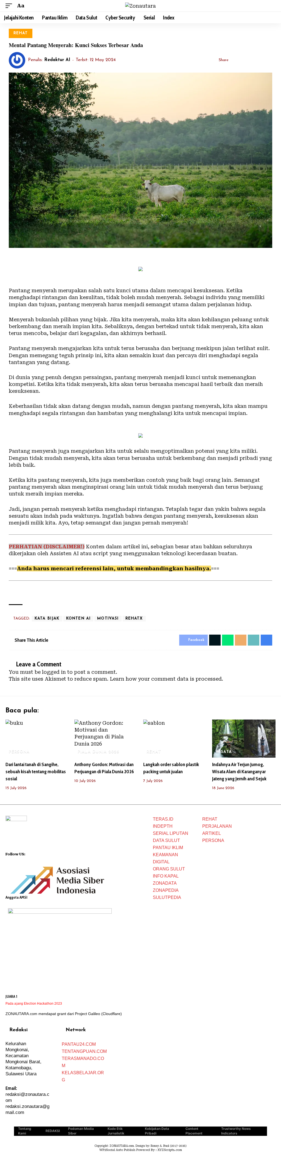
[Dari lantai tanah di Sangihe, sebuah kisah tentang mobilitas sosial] (37, 739)
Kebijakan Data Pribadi (157, 1131)
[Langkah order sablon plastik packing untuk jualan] (175, 739)
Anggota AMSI (16, 897)
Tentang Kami (24, 1131)
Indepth (163, 826)
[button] (10, 5)
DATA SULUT (166, 840)
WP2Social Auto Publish (117, 1150)
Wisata (223, 752)
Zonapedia (166, 890)
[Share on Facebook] (234, 60)
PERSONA (19, 752)
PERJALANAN (217, 826)
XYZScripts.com (170, 1150)
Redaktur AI (57, 60)
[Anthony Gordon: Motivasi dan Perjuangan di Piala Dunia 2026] (106, 739)
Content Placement (194, 1131)
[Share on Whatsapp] (228, 640)
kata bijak (47, 619)
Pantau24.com (79, 1044)
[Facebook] (29, 853)
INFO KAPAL (166, 876)
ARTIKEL (211, 833)
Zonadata (165, 883)
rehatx (134, 619)
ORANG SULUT (169, 869)
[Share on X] (243, 60)
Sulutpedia (167, 897)
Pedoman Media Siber (81, 1131)
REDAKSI (53, 1131)
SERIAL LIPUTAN (170, 833)
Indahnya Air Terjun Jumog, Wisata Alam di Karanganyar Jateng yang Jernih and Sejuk (239, 771)
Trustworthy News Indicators (236, 1131)
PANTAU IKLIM (168, 847)
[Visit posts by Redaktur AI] (17, 60)
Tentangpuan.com (84, 1051)
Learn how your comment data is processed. (166, 679)
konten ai (78, 619)
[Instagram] (43, 853)
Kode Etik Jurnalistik (116, 1131)
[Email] (251, 60)
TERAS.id (163, 819)
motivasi (108, 619)
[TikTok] (51, 853)
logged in (54, 672)
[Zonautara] (140, 6)
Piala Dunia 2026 (98, 752)
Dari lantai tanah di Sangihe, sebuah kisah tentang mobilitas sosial (35, 771)
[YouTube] (36, 853)
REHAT (20, 33)
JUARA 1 (11, 996)
